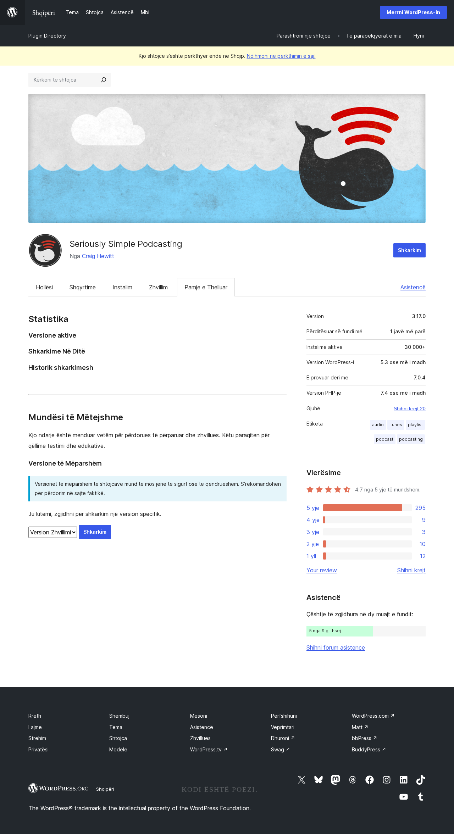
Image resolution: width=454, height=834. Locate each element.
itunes (395, 424)
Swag (280, 749)
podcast (384, 439)
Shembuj (119, 716)
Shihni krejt (411, 570)
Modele (118, 749)
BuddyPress (369, 749)
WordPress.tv (209, 749)
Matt (360, 727)
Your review (321, 570)
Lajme (35, 727)
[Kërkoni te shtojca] (103, 80)
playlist (415, 424)
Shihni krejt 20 (410, 408)
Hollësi (44, 287)
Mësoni (198, 716)
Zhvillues (200, 738)
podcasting (411, 439)
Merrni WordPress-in (413, 12)
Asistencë (413, 287)
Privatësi (38, 749)
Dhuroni (283, 738)
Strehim (37, 738)
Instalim (122, 287)
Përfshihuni (284, 716)
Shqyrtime (83, 287)
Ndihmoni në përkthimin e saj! (281, 56)
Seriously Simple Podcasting (126, 244)
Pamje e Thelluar (205, 287)
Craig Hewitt (98, 256)
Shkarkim (409, 250)
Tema (115, 727)
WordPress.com (373, 716)
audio (378, 424)
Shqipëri (105, 789)
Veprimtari (282, 727)
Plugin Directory (47, 36)
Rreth (34, 716)
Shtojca (118, 738)
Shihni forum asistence (335, 647)
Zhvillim (158, 287)
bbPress (364, 738)
